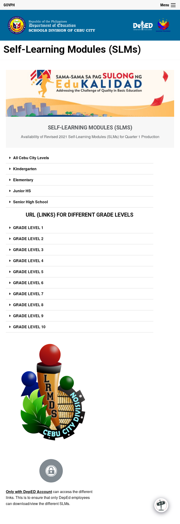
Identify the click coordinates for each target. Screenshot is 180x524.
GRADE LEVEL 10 (29, 326)
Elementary (23, 179)
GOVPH (9, 5)
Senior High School (30, 201)
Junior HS (22, 190)
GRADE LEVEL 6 (28, 282)
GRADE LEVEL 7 (28, 293)
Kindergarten (25, 168)
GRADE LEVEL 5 (28, 271)
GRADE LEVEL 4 (28, 260)
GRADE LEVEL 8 (28, 304)
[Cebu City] (90, 24)
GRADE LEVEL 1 (28, 227)
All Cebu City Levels (31, 157)
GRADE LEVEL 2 (28, 238)
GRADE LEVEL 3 (28, 249)
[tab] (79, 157)
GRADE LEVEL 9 (28, 315)
